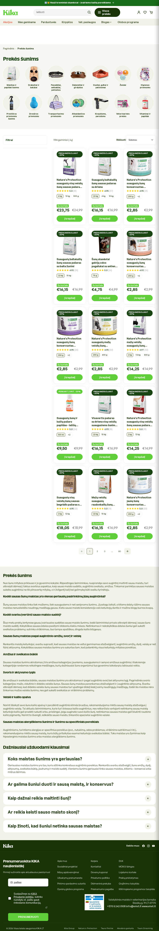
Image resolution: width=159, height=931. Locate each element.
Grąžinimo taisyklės (129, 883)
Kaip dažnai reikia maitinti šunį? (39, 798)
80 (119, 551)
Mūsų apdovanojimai (68, 872)
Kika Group (69, 928)
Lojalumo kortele (127, 872)
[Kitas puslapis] (127, 551)
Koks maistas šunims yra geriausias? (45, 758)
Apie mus (62, 861)
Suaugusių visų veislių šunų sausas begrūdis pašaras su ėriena (69, 501)
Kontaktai (96, 866)
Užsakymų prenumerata (69, 877)
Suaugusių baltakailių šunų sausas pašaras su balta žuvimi (69, 263)
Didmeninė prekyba (101, 883)
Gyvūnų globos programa (70, 889)
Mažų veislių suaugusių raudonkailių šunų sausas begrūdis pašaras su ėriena (102, 501)
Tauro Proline (107, 928)
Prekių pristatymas (128, 877)
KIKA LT (40, 928)
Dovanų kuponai (99, 872)
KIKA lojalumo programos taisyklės (137, 889)
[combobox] (63, 12)
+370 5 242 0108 (116, 906)
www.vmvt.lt (149, 906)
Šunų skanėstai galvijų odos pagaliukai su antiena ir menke (104, 263)
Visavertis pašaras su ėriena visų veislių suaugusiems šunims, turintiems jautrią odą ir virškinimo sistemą (104, 422)
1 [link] (89, 551)
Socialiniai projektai (67, 866)
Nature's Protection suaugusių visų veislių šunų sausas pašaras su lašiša (140, 422)
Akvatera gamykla (125, 928)
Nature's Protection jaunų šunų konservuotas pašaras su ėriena (139, 501)
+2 (139, 196)
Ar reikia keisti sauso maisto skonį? (43, 811)
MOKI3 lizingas (126, 866)
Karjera (94, 861)
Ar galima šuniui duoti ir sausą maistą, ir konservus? (60, 784)
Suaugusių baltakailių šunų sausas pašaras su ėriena (104, 183)
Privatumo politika (100, 877)
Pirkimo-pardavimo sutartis (71, 883)
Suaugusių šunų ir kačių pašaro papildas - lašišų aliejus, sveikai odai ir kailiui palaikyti (68, 422)
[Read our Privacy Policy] (46, 907)
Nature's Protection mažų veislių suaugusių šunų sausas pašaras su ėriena (139, 342)
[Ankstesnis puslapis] (82, 551)
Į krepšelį (69, 218)
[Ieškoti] (89, 12)
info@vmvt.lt (133, 906)
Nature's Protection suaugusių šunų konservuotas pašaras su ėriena (69, 342)
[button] (151, 12)
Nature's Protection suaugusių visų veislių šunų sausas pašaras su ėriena (70, 183)
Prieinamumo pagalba (102, 889)
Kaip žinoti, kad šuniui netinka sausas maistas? (55, 825)
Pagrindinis (8, 48)
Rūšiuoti (121, 140)
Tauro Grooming (145, 928)
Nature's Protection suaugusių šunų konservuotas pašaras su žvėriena (139, 183)
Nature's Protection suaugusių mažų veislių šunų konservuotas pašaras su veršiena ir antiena (104, 342)
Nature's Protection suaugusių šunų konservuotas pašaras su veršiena (139, 263)
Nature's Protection (87, 928)
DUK (121, 861)
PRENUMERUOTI (28, 917)
